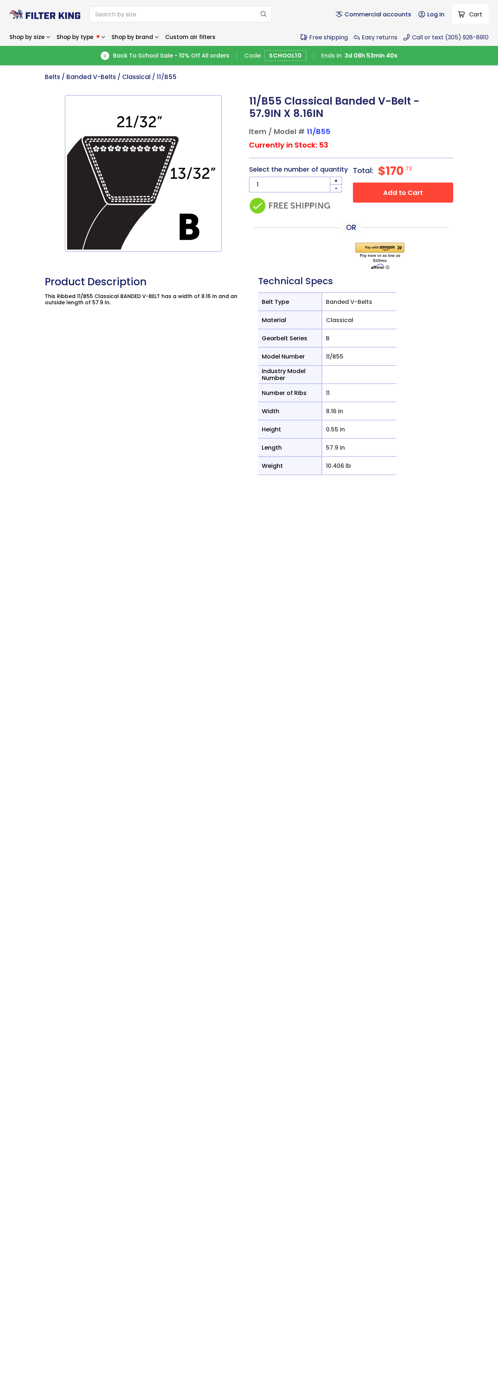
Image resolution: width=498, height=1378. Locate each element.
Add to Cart (403, 192)
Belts (52, 77)
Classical (136, 77)
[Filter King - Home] (45, 14)
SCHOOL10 (285, 56)
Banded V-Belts (91, 77)
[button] (29, 37)
